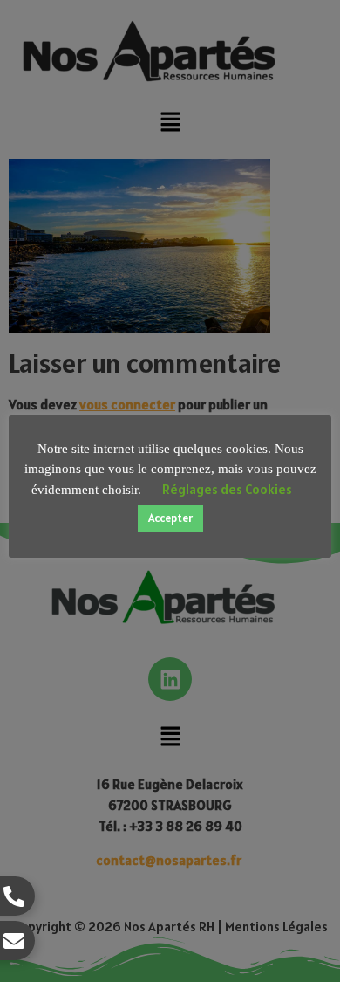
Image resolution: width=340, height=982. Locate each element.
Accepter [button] (170, 518)
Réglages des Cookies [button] (227, 489)
